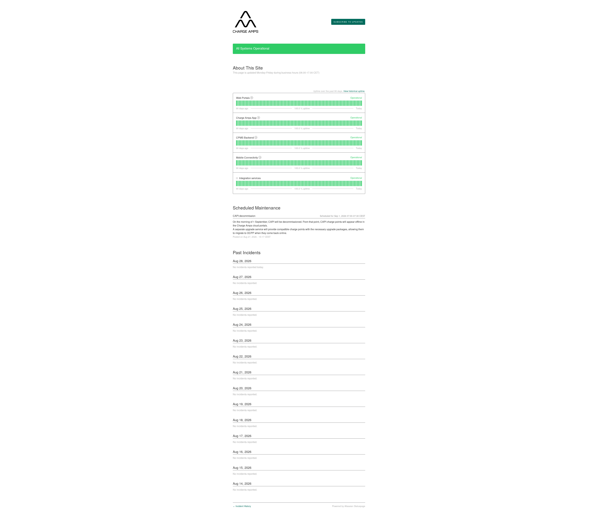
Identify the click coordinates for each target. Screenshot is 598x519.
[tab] (236, 103)
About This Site (248, 68)
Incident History (242, 506)
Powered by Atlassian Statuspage (348, 506)
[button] (348, 22)
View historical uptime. (354, 91)
